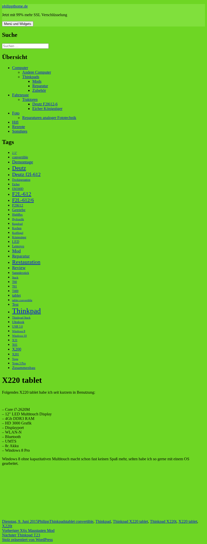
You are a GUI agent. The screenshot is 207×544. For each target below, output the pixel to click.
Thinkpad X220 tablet (130, 521)
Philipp (43, 521)
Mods (36, 81)
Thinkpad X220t (163, 521)
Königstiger (19, 237)
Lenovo (18, 246)
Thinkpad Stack (21, 317)
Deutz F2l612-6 (45, 104)
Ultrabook (18, 322)
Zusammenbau (23, 367)
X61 (14, 345)
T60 (14, 282)
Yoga (15, 359)
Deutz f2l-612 (26, 174)
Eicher (16, 184)
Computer (20, 68)
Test (15, 304)
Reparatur (40, 86)
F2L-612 (21, 194)
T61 (14, 286)
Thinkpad (26, 311)
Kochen (16, 228)
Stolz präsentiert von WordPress (27, 539)
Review (18, 267)
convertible (20, 157)
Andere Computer (36, 72)
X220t (7, 526)
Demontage (22, 161)
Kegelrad (17, 223)
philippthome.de (15, 6)
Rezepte (18, 127)
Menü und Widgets (17, 24)
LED (15, 242)
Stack (15, 277)
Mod (16, 250)
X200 (16, 349)
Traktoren (30, 99)
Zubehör (39, 90)
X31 (14, 340)
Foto (15, 113)
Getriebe (18, 210)
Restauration (26, 262)
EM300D (17, 189)
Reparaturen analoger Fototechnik (49, 118)
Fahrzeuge (20, 95)
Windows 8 (18, 331)
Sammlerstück (20, 273)
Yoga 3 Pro (19, 363)
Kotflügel (17, 233)
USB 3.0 (17, 326)
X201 (15, 354)
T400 (15, 291)
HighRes (17, 214)
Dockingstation (21, 180)
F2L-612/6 (23, 200)
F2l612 (17, 205)
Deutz (19, 168)
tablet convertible (22, 300)
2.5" (14, 153)
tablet (16, 295)
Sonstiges (19, 131)
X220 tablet (187, 521)
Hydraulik (18, 219)
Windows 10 (19, 335)
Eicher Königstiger (47, 108)
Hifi (15, 122)
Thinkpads (30, 77)
